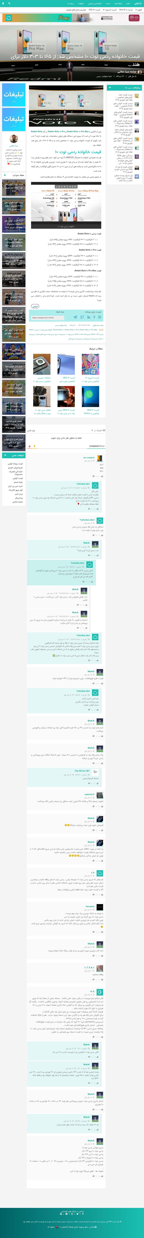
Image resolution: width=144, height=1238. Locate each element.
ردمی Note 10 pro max (82, 334)
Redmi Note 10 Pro (56, 131)
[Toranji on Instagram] (71, 1214)
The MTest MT (82, 771)
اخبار (128, 3)
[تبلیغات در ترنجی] (37, 17)
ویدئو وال (19, 497)
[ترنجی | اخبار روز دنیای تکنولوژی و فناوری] (138, 3)
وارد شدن (31, 430)
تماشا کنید (118, 3)
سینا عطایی (123, 72)
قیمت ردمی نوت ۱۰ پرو (94, 339)
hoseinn (90, 906)
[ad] (13, 95)
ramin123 (89, 794)
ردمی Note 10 (34, 330)
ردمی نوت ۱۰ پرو (60, 334)
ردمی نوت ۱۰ (70, 334)
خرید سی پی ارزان (15, 486)
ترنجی (35, 306)
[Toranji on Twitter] (77, 1214)
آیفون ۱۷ (138, 9)
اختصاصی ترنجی (95, 3)
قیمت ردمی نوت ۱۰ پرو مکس (77, 339)
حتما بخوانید (107, 76)
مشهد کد (51, 1226)
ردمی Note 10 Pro (97, 334)
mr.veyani (89, 457)
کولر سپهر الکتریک (16, 490)
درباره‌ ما (71, 3)
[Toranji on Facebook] (83, 1214)
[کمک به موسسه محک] (107, 17)
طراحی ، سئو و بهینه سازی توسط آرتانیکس (78, 1226)
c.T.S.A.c (89, 967)
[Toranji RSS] (61, 1214)
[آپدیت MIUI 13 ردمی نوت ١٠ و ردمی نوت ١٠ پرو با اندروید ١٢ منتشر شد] (64, 396)
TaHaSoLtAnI (75, 547)
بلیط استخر (18, 482)
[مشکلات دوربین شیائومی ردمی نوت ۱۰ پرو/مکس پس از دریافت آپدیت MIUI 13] (34, 364)
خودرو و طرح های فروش (76, 9)
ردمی (99, 76)
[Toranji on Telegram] (66, 1214)
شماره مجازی (18, 501)
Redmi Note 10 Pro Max (77, 131)
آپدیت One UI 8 (125, 9)
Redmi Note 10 (58, 330)
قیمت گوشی (18, 478)
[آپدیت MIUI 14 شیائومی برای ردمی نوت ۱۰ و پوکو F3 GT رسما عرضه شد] (64, 364)
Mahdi (87, 543)
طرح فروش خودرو (15, 467)
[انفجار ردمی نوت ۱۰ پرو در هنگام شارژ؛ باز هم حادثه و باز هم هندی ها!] (35, 396)
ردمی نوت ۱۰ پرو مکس (47, 334)
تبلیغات (81, 3)
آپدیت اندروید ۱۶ (109, 9)
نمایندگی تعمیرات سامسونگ (16, 473)
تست (108, 3)
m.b (92, 991)
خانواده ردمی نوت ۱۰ (45, 330)
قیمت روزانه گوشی (15, 463)
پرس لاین (19, 494)
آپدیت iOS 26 (94, 9)
